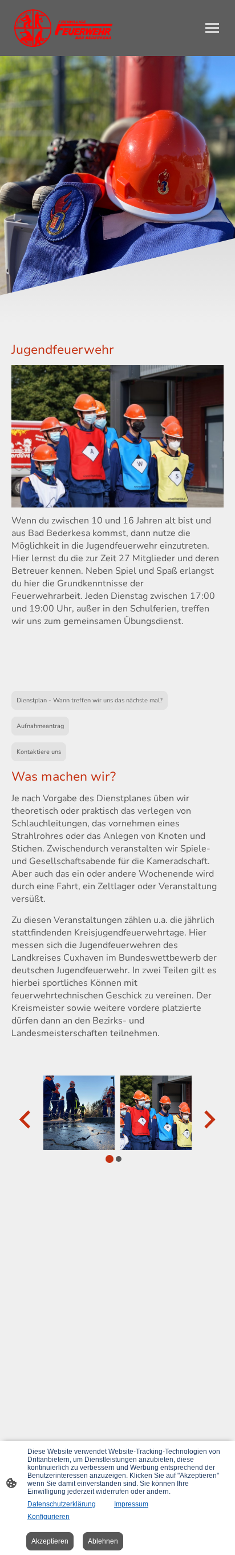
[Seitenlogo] (63, 28)
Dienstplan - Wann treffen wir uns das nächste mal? (90, 700)
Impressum (131, 1504)
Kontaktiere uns (39, 751)
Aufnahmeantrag (40, 726)
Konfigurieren (48, 1517)
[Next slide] (208, 1119)
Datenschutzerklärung (61, 1504)
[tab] (110, 1159)
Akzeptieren (49, 1541)
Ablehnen (103, 1541)
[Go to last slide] (26, 1119)
